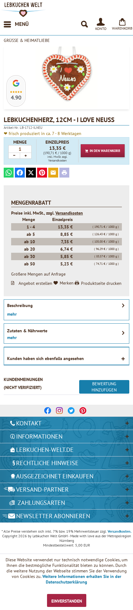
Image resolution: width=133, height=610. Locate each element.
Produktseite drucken (101, 283)
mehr (12, 314)
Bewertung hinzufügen (104, 387)
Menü (22, 24)
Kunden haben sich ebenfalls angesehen (45, 358)
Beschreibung (20, 305)
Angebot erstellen (35, 283)
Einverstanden (66, 601)
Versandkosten (69, 213)
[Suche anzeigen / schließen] (84, 24)
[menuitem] (16, 24)
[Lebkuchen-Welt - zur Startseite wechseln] (23, 9)
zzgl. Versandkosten (57, 158)
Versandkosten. (119, 531)
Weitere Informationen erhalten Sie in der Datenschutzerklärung (81, 579)
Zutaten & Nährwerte (27, 331)
